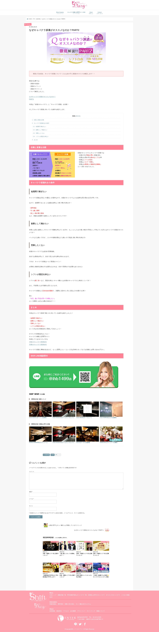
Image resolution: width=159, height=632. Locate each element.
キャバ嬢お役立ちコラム (83, 604)
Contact (100, 13)
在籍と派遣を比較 (38, 120)
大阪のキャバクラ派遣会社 (38, 342)
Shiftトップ (53, 595)
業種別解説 (53, 604)
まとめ (35, 140)
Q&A (51, 597)
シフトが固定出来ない (41, 136)
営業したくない (39, 133)
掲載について (100, 611)
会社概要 (73, 611)
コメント (31, 471)
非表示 (78, 116)
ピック (58, 454)
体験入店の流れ (69, 604)
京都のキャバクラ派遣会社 (38, 344)
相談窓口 (59, 611)
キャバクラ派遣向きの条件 (40, 123)
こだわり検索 (125, 595)
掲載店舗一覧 (62, 595)
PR (53, 454)
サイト (31, 506)
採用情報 (52, 611)
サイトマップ (91, 611)
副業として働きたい (40, 130)
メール (31, 499)
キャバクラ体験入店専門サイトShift (76, 13)
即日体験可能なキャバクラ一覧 (77, 595)
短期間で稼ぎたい (39, 126)
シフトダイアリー (78, 629)
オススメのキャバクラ (113, 595)
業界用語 (60, 604)
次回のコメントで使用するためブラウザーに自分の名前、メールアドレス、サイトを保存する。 (58, 513)
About (91, 13)
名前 (30, 491)
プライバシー (81, 611)
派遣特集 (47, 454)
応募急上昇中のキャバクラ (96, 595)
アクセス (66, 611)
